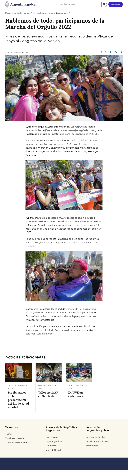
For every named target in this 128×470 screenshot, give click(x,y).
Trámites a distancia (14, 438)
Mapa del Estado (54, 450)
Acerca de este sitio (95, 437)
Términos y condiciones (97, 441)
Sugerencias (92, 446)
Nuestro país (52, 437)
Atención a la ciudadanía (17, 443)
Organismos (51, 446)
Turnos (8, 434)
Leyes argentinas (54, 441)
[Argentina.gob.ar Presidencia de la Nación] (21, 4)
